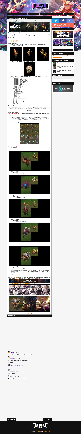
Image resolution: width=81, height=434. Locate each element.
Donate (44, 428)
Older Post (47, 419)
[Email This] (8, 315)
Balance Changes (14, 40)
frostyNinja (38, 431)
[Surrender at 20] (40, 6)
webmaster (47, 431)
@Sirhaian (26, 121)
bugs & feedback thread (25, 146)
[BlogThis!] (10, 315)
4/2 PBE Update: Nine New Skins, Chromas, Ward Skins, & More (23, 283)
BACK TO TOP (29, 313)
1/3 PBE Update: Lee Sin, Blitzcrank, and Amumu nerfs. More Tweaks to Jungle (64, 63)
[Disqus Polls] (29, 333)
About (40, 428)
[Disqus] (29, 366)
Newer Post (11, 419)
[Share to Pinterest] (14, 315)
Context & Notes (14, 41)
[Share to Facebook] (12, 315)
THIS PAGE (15, 277)
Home (36, 428)
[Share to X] (11, 315)
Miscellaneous (13, 39)
